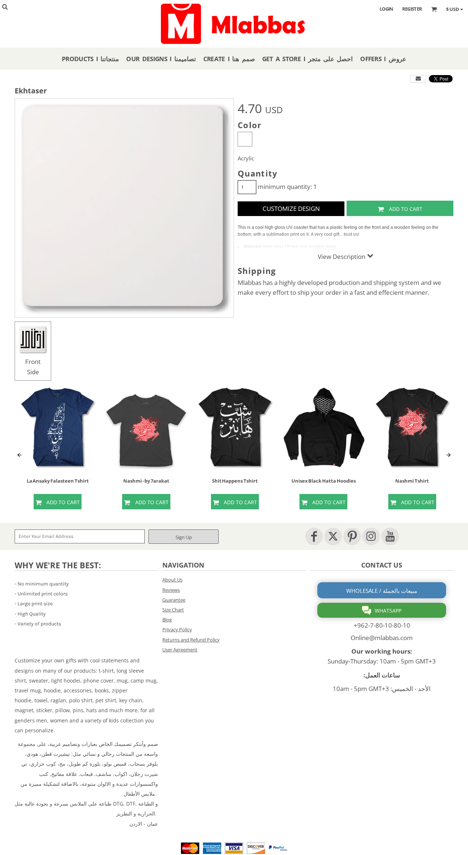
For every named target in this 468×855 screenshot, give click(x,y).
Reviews (171, 590)
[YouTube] (390, 536)
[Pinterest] (352, 536)
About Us (172, 579)
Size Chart (173, 609)
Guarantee (173, 599)
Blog (167, 619)
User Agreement (179, 649)
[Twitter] (333, 536)
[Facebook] (314, 536)
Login (386, 8)
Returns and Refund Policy (191, 639)
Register (412, 8)
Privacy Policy (177, 629)
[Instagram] (371, 536)
